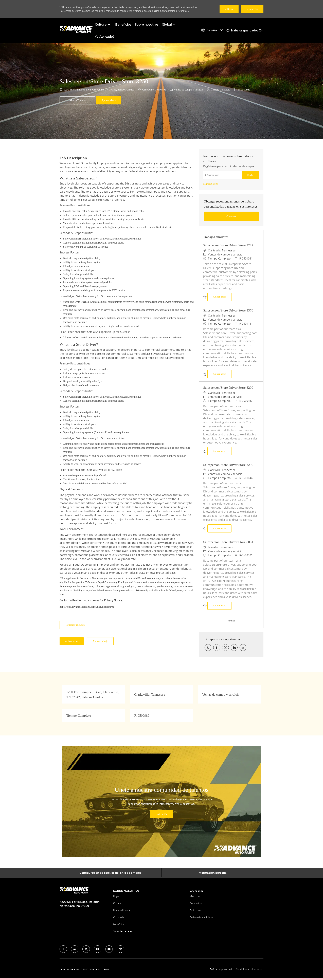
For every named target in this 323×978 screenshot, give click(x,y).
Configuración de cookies (173, 10)
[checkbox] (77, 100)
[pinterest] (120, 949)
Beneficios (123, 24)
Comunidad (119, 917)
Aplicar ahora (222, 296)
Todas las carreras (122, 931)
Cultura (117, 903)
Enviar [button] (250, 175)
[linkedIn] (74, 949)
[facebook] (63, 949)
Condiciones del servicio (248, 969)
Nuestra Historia (121, 910)
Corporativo (196, 903)
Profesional (195, 910)
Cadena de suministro (201, 917)
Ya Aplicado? (104, 37)
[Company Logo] (76, 30)
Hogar (116, 896)
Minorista (195, 896)
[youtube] (109, 949)
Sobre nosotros (146, 24)
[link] (210, 183)
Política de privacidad (221, 969)
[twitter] (86, 949)
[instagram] (97, 949)
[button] (108, 100)
